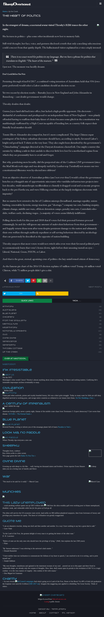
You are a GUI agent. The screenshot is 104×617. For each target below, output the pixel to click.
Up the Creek (13, 11)
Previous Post (12, 287)
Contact (54, 613)
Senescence (52, 341)
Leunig (46, 602)
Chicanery (52, 317)
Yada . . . (77, 301)
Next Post (94, 287)
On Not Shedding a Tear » (85, 398)
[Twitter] (27, 281)
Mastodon (9, 364)
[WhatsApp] (39, 281)
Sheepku (11, 445)
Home (5, 11)
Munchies (12, 492)
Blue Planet (52, 313)
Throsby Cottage (52, 348)
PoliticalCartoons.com (59, 599)
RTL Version (68, 613)
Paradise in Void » (64, 427)
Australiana (52, 310)
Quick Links (27, 301)
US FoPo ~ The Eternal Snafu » (20, 414)
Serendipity (52, 345)
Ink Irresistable (17, 370)
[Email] (44, 281)
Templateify (58, 609)
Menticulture (52, 324)
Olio (52, 334)
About (42, 613)
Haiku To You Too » (28, 456)
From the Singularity (52, 320)
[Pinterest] (33, 281)
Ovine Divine (52, 338)
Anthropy (52, 306)
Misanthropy (52, 327)
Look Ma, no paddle (21, 432)
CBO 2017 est (34, 584)
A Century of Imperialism (26, 403)
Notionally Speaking (52, 331)
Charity (10, 579)
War (6, 476)
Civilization (13, 388)
